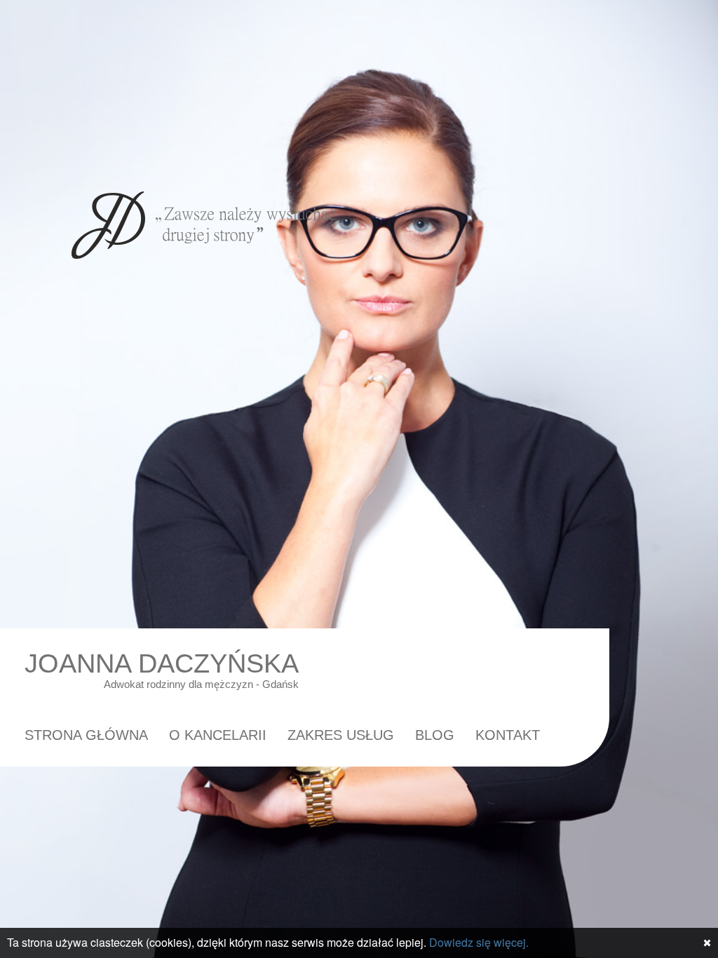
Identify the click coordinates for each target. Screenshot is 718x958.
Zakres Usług (340, 735)
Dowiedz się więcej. (479, 942)
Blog (434, 735)
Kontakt (507, 735)
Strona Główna (86, 735)
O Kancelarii (217, 735)
